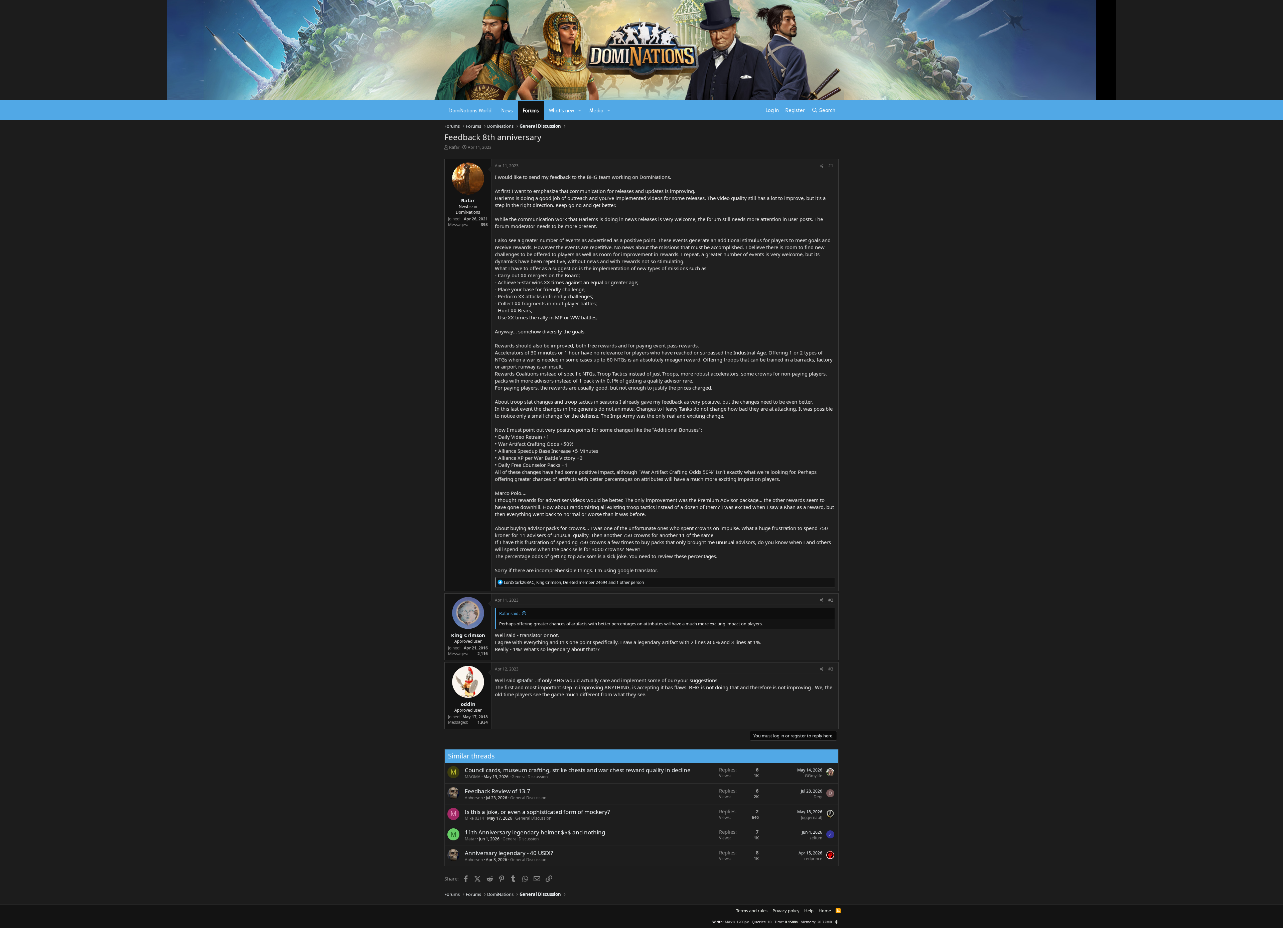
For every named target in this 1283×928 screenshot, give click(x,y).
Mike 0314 (474, 818)
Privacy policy (786, 911)
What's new (561, 110)
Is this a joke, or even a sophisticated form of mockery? (537, 812)
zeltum (816, 838)
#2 (830, 600)
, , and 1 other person (574, 582)
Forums (531, 110)
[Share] (822, 166)
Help (809, 911)
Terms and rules (751, 911)
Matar (470, 839)
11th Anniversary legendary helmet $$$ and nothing (535, 832)
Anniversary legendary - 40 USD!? (509, 853)
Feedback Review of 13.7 (497, 791)
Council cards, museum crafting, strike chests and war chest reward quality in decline (578, 770)
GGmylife (813, 776)
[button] (579, 110)
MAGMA (472, 777)
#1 (830, 166)
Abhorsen (474, 798)
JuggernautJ (811, 817)
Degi (818, 797)
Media (596, 110)
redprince (813, 858)
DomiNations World (470, 110)
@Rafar (525, 680)
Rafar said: (509, 613)
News (507, 110)
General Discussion (530, 777)
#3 (830, 669)
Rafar (454, 147)
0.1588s (791, 921)
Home (825, 911)
